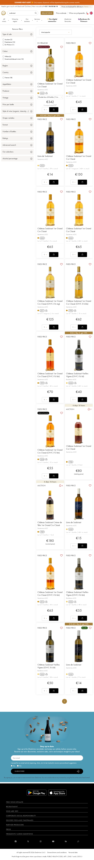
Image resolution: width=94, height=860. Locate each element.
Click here (28, 6)
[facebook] (15, 841)
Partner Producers (15, 825)
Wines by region (15, 20)
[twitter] (28, 841)
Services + (37, 20)
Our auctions (27, 20)
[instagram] (40, 841)
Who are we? (12, 811)
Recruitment (12, 806)
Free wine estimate (14, 802)
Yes (14, 766)
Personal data (73, 852)
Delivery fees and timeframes (19, 820)
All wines (4, 20)
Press (8, 829)
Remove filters (17, 29)
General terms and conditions (57, 852)
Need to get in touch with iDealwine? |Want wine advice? (29, 6)
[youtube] (53, 841)
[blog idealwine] (78, 841)
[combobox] (87, 6)
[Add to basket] (53, 109)
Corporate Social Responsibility (21, 816)
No (20, 766)
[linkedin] (66, 841)
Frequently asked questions (19, 834)
